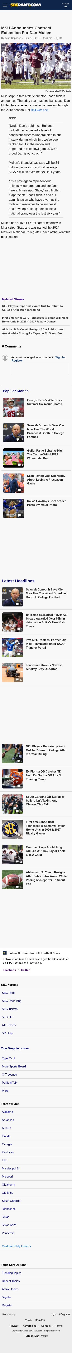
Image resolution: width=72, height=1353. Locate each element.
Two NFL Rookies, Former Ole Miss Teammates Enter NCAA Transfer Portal (46, 643)
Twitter (25, 969)
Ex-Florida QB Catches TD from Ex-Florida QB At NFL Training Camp (44, 775)
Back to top (9, 1314)
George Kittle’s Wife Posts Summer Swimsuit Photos (44, 402)
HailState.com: (40, 110)
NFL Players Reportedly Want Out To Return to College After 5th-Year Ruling (46, 750)
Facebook (9, 969)
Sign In (6, 1297)
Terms (59, 1325)
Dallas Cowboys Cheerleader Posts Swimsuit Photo (46, 502)
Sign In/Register (60, 1314)
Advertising (29, 1325)
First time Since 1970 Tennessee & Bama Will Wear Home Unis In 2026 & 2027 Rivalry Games (45, 827)
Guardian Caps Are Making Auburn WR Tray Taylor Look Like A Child (45, 850)
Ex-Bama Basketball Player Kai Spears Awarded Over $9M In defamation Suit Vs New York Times (46, 620)
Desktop (40, 1319)
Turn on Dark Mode (36, 1335)
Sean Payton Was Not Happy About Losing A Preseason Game (46, 479)
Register (7, 1305)
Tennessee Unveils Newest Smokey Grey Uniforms (44, 667)
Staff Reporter (13, 38)
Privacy (14, 1325)
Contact (45, 1325)
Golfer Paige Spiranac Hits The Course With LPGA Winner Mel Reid (45, 454)
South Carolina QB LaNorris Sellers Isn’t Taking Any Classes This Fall (45, 800)
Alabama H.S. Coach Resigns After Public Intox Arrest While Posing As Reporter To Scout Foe (46, 878)
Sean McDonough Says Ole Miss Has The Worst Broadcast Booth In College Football (45, 431)
